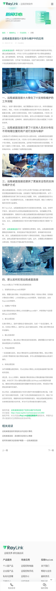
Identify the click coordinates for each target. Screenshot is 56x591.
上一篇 (5, 450)
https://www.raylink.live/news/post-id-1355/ (27, 413)
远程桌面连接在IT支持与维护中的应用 (26, 410)
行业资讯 (21, 43)
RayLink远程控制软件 (28, 416)
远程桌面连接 (7, 50)
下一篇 (51, 450)
